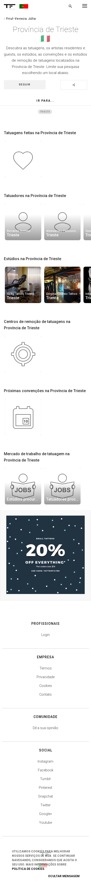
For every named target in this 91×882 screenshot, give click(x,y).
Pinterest (45, 788)
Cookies (45, 686)
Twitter (45, 805)
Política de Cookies (28, 869)
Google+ (45, 814)
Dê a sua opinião (45, 728)
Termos (46, 668)
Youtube (45, 822)
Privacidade (46, 677)
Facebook (45, 770)
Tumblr (45, 779)
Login (45, 635)
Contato (45, 694)
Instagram (45, 761)
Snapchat (45, 796)
